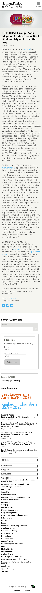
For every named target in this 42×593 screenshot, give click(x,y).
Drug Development (9, 513)
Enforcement (6, 518)
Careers (27, 591)
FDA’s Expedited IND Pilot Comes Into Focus (18, 417)
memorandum (8, 168)
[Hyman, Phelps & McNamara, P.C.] (11, 5)
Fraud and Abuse (8, 528)
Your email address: (12, 354)
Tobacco (4, 571)
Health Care (6, 536)
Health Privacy (7, 539)
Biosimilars (5, 489)
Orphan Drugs (7, 554)
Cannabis (5, 492)
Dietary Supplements (9, 510)
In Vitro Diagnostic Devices (12, 544)
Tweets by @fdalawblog (10, 381)
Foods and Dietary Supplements (14, 526)
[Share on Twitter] (3, 305)
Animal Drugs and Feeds (11, 487)
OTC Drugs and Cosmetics (11, 557)
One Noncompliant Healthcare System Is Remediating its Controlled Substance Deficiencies (16, 434)
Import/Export (7, 541)
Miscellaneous (7, 552)
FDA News (5, 521)
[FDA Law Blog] (21, 17)
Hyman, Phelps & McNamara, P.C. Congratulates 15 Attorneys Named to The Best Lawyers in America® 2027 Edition (19, 425)
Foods (3, 523)
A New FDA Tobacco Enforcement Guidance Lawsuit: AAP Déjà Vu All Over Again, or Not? (18, 443)
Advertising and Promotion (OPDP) (15, 484)
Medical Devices (7, 549)
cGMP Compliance (8, 495)
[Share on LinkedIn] (11, 305)
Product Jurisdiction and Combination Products (16, 563)
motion (16, 249)
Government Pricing (9, 531)
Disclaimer (16, 591)
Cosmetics (5, 502)
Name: (6, 347)
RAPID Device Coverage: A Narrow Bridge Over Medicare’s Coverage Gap (19, 451)
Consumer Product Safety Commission (16, 497)
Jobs (3, 546)
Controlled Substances (10, 500)
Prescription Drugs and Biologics (14, 559)
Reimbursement (7, 566)
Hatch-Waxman (15, 301)
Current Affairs (7, 508)
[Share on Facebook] (7, 305)
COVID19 (4, 505)
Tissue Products (7, 569)
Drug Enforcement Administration (14, 515)
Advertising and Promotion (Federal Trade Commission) (18, 481)
